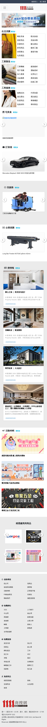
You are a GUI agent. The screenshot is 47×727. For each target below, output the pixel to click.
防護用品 (20, 100)
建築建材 (34, 66)
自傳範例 (30, 661)
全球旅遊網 (7, 632)
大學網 (6, 628)
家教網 (29, 628)
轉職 (5, 624)
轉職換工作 (7, 665)
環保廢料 (20, 82)
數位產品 (34, 44)
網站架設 (7, 650)
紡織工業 (34, 82)
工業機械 (20, 66)
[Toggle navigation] (5, 8)
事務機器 (34, 100)
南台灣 (29, 613)
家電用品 (20, 48)
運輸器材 (34, 70)
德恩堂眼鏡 (7, 680)
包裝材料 (20, 104)
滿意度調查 (31, 598)
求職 (5, 658)
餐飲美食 (20, 36)
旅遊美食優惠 (8, 587)
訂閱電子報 (31, 591)
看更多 (13, 31)
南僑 (5, 688)
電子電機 (20, 70)
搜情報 (29, 587)
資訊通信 (20, 97)
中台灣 (6, 613)
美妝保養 (34, 40)
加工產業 (20, 74)
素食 (28, 680)
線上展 (29, 647)
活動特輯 (7, 591)
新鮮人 (29, 624)
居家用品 (20, 40)
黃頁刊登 (7, 643)
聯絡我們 (7, 598)
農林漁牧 (34, 78)
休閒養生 (20, 52)
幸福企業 (7, 661)
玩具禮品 (20, 55)
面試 (28, 658)
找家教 (6, 669)
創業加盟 (30, 617)
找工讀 (29, 669)
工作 (28, 650)
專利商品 (34, 104)
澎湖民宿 (7, 684)
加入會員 (43, 2)
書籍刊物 (34, 52)
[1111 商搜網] (27, 7)
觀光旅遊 (34, 36)
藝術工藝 (34, 48)
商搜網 (6, 617)
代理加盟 (34, 93)
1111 (5, 609)
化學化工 (34, 74)
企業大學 (30, 621)
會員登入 (34, 2)
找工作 (6, 654)
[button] (3, 21)
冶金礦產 (20, 78)
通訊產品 (34, 97)
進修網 (6, 621)
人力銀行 (30, 609)
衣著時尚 (20, 44)
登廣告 (29, 594)
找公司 (6, 583)
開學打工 (30, 665)
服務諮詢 (20, 93)
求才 (28, 654)
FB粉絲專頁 (8, 594)
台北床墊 (30, 684)
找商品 (29, 583)
